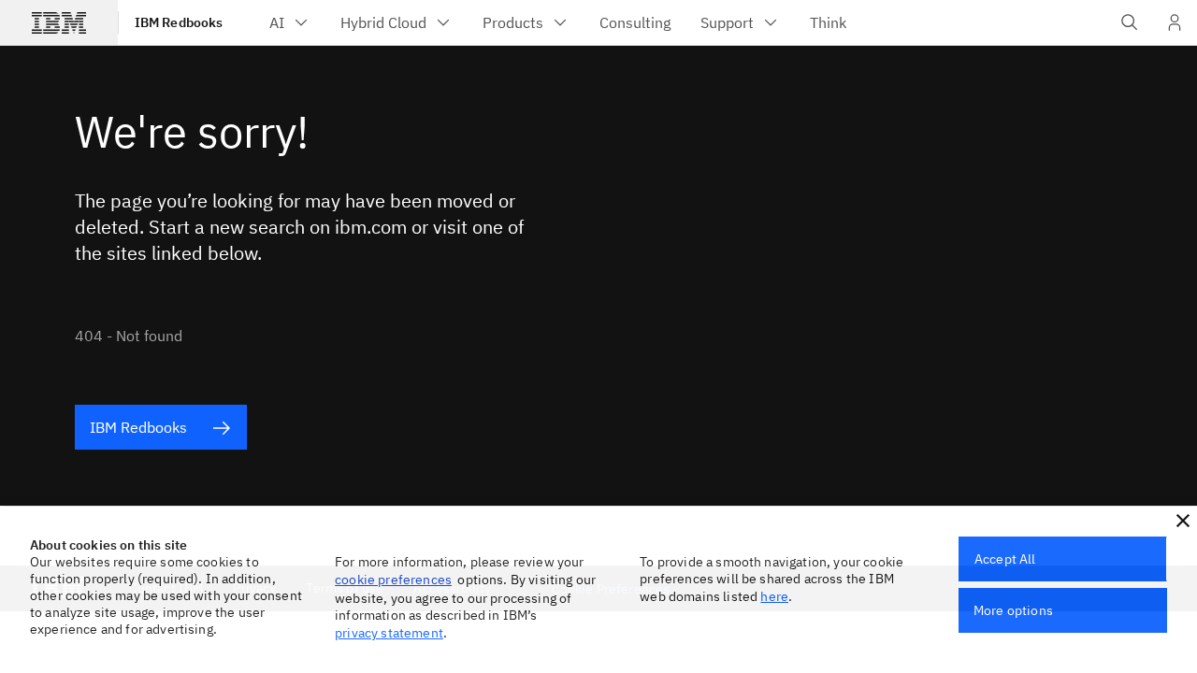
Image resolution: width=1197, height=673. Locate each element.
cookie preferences (393, 579)
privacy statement (389, 632)
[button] (1183, 520)
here (774, 596)
